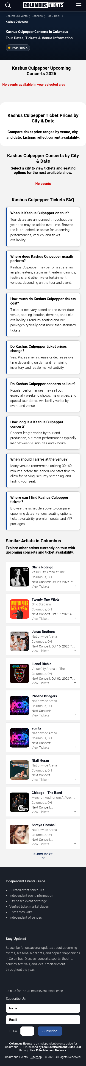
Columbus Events (17, 16)
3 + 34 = (11, 1031)
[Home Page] (43, 5)
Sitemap (36, 1057)
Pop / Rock (53, 16)
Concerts (37, 16)
